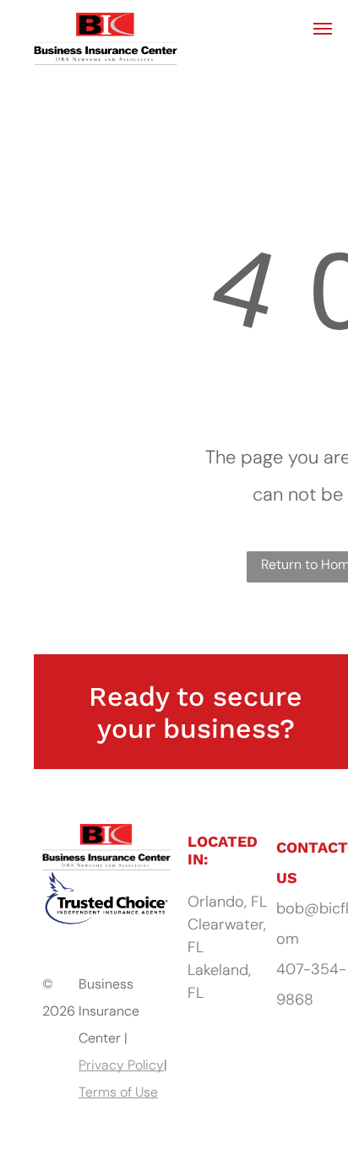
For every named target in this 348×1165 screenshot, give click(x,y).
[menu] (323, 29)
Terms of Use (118, 1092)
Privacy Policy (121, 1065)
